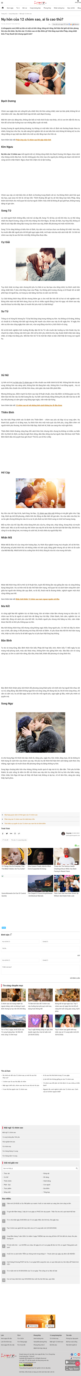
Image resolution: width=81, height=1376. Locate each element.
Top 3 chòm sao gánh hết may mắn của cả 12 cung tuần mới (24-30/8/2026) (67, 1032)
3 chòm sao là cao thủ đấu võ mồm (14, 1081)
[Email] (15, 834)
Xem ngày (10, 8)
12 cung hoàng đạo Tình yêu (11, 1137)
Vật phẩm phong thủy (40, 1342)
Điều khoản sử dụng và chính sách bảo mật (37, 1372)
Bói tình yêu (53, 1345)
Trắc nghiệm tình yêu (8, 1142)
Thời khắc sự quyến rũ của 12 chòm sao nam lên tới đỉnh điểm (25, 823)
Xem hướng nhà (38, 1338)
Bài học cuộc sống (71, 1342)
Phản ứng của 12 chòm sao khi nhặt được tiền (19, 819)
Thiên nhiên (7, 1181)
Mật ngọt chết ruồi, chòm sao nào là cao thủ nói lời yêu (21, 1085)
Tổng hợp (46, 1192)
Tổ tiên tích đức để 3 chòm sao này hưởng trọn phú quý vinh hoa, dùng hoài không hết (40, 1006)
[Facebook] (71, 1355)
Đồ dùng (46, 1177)
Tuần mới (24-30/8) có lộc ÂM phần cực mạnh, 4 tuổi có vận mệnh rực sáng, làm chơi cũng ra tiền (39, 1203)
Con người (46, 1185)
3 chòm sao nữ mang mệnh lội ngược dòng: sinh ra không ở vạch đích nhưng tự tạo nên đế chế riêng (13, 1006)
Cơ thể (6, 1177)
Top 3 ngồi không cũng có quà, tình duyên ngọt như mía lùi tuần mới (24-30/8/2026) (40, 1032)
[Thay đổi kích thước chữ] (49, 24)
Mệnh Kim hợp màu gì (40, 1348)
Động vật (46, 1173)
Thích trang (33, 1326)
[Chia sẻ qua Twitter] (6, 834)
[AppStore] (72, 1370)
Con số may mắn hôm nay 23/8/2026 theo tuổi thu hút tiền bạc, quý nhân (31, 1279)
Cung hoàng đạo (35, 8)
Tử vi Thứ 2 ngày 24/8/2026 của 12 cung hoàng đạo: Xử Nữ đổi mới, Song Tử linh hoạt (12, 1032)
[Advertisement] (30, 48)
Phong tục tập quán (72, 1338)
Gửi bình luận (75, 978)
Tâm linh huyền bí (71, 1345)
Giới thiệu (21, 1372)
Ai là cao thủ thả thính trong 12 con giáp (56, 1075)
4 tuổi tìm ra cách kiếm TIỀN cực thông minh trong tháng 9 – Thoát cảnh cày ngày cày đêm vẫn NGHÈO (41, 1254)
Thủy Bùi (69, 833)
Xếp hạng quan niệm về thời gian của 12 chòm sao (21, 815)
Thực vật (7, 1173)
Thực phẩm (7, 1188)
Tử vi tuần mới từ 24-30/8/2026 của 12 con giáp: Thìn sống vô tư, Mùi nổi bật (32, 1271)
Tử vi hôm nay (6, 1146)
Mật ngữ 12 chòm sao (25, 13)
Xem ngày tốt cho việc (7, 1345)
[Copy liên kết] (19, 834)
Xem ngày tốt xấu (6, 1338)
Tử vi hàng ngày (22, 1342)
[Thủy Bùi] (63, 833)
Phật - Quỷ (7, 1185)
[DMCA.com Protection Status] (25, 1366)
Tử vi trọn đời (21, 1345)
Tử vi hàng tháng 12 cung (10, 1151)
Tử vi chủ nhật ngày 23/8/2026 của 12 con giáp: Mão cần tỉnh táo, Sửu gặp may (33, 1220)
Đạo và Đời (71, 8)
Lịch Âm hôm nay (6, 1342)
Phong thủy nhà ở (39, 1345)
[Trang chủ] (2, 8)
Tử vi (18, 8)
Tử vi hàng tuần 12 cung (9, 1156)
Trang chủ (4, 13)
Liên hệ (52, 1372)
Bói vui (25, 8)
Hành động (47, 1181)
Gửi (78, 955)
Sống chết (7, 1192)
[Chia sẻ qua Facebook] (2, 834)
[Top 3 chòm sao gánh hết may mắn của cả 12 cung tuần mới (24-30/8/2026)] (67, 1021)
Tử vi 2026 (20, 1338)
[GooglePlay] (72, 1364)
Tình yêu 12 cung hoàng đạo (19, 840)
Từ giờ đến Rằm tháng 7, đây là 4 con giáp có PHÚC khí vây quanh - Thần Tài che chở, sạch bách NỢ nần (41, 1212)
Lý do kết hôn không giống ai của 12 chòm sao (58, 1079)
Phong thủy (47, 8)
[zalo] (11, 834)
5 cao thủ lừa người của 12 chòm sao (15, 1089)
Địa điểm (46, 1188)
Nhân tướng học (59, 8)
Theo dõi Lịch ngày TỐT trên (61, 24)
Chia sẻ (50, 1326)
